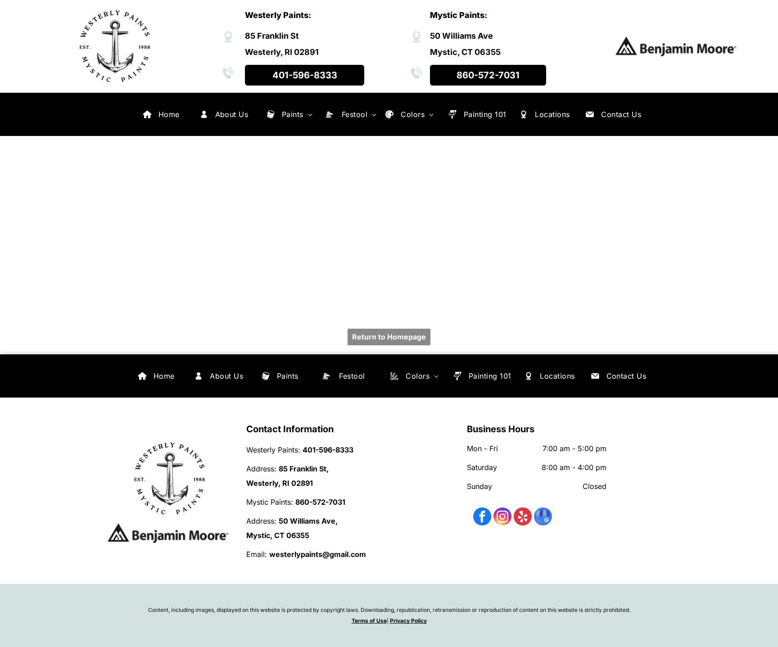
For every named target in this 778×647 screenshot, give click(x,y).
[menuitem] (169, 114)
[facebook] (482, 517)
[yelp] (523, 517)
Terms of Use (369, 620)
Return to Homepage (389, 336)
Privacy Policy (408, 620)
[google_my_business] (543, 517)
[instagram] (502, 517)
